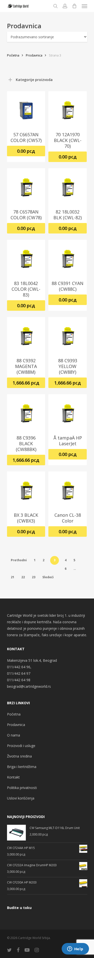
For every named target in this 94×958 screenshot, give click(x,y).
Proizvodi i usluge (21, 745)
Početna (13, 55)
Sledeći (48, 577)
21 (12, 577)
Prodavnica (34, 55)
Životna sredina (19, 756)
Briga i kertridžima (21, 766)
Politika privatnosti (22, 787)
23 (33, 577)
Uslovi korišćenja (20, 798)
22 (23, 577)
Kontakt (13, 777)
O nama (13, 735)
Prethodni (19, 560)
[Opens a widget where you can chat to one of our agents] (75, 949)
